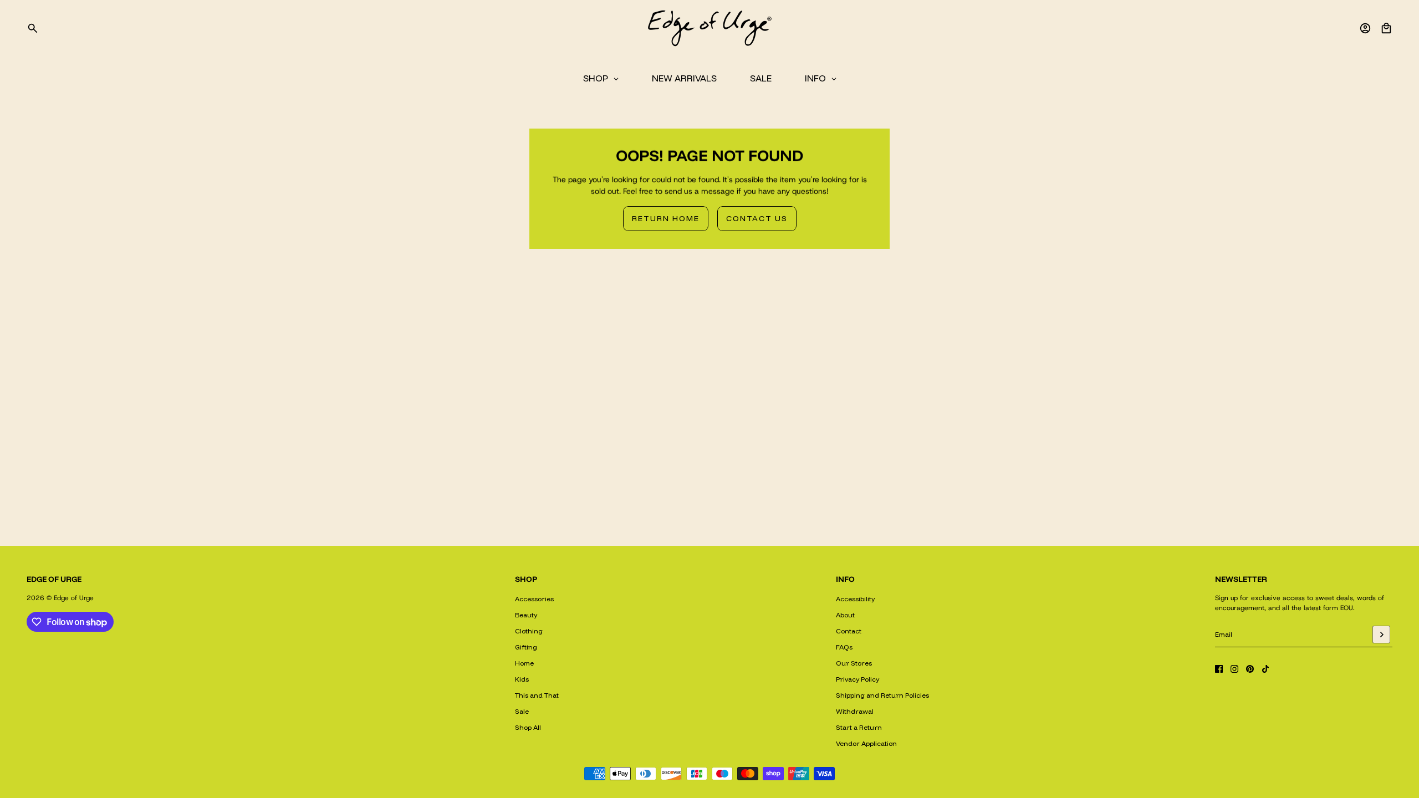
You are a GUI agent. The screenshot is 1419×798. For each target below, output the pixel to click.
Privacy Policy (857, 679)
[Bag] (1386, 28)
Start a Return (859, 727)
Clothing (529, 631)
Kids (522, 679)
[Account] (1365, 28)
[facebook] (1219, 669)
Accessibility (855, 599)
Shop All (528, 727)
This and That (537, 695)
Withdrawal (855, 711)
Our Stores (854, 663)
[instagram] (1234, 669)
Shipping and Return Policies (882, 695)
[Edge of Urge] (709, 28)
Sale (522, 711)
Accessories (534, 599)
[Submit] (1381, 634)
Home (524, 663)
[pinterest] (1250, 669)
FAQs (844, 647)
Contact (848, 631)
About (845, 615)
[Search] (33, 28)
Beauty (526, 615)
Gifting (526, 647)
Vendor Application (866, 743)
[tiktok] (1265, 669)
